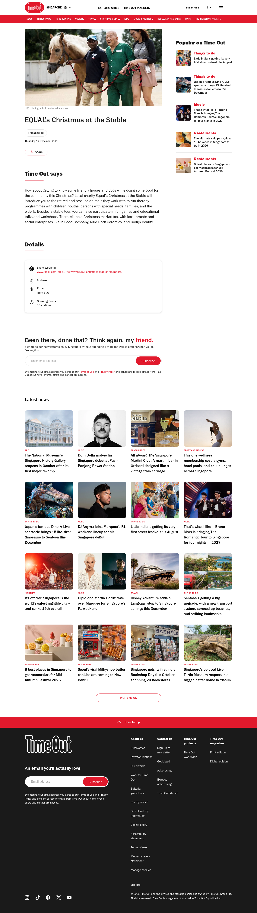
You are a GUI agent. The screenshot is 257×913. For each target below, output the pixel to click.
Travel (92, 19)
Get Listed (163, 761)
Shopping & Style (110, 19)
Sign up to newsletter (163, 750)
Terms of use (139, 847)
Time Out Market (167, 793)
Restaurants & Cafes (169, 19)
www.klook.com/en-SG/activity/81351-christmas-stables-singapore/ (80, 272)
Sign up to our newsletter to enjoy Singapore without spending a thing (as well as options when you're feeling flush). (89, 349)
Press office (138, 748)
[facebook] (48, 897)
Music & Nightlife (143, 19)
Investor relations (141, 757)
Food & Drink (63, 19)
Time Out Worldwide (190, 755)
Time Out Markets (137, 8)
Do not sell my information (140, 814)
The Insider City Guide (207, 19)
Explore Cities (108, 8)
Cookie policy (139, 825)
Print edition (218, 752)
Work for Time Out (139, 777)
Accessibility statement (138, 836)
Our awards (138, 766)
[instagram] (27, 897)
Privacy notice (139, 802)
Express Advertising (164, 782)
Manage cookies (141, 870)
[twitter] (58, 897)
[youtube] (69, 897)
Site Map (135, 885)
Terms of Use (86, 372)
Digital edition (219, 761)
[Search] (209, 7)
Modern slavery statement (140, 859)
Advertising (164, 770)
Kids (126, 19)
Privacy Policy (107, 372)
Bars (188, 19)
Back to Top (132, 722)
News (30, 19)
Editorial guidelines (137, 791)
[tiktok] (37, 897)
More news (128, 698)
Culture (79, 19)
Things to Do (44, 19)
